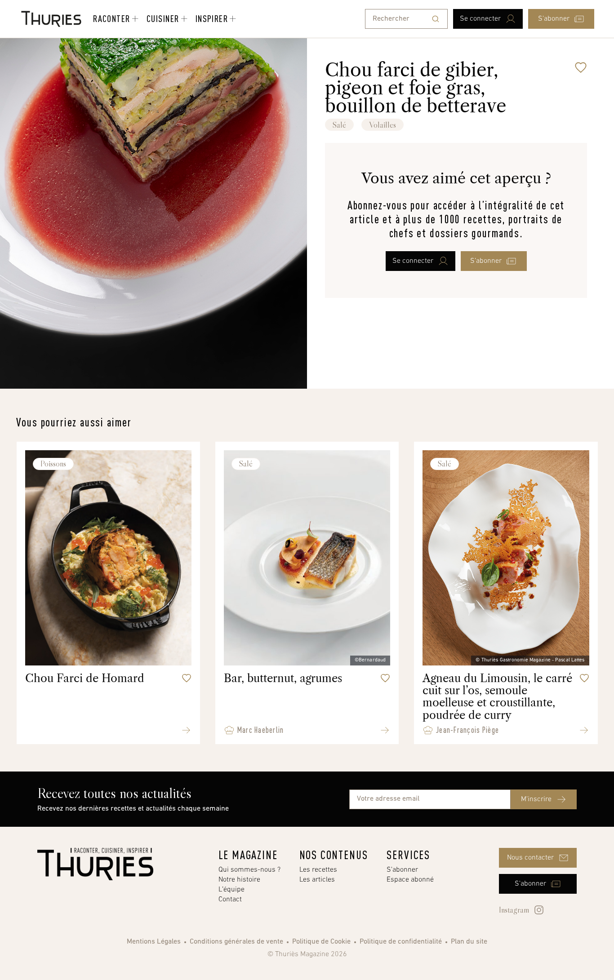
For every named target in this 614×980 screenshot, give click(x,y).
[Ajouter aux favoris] (580, 67)
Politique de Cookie (321, 941)
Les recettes (318, 870)
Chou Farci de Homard (84, 678)
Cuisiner (163, 18)
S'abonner (402, 870)
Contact (230, 899)
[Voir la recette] (186, 730)
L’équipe (231, 889)
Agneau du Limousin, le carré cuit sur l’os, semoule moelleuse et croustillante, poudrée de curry (497, 697)
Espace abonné (410, 879)
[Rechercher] (435, 18)
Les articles (317, 879)
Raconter (111, 18)
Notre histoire (239, 879)
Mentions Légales (154, 941)
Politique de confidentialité (401, 941)
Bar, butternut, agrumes (283, 678)
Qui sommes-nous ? (249, 870)
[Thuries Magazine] (95, 864)
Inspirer (212, 18)
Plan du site (469, 941)
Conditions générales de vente (236, 941)
